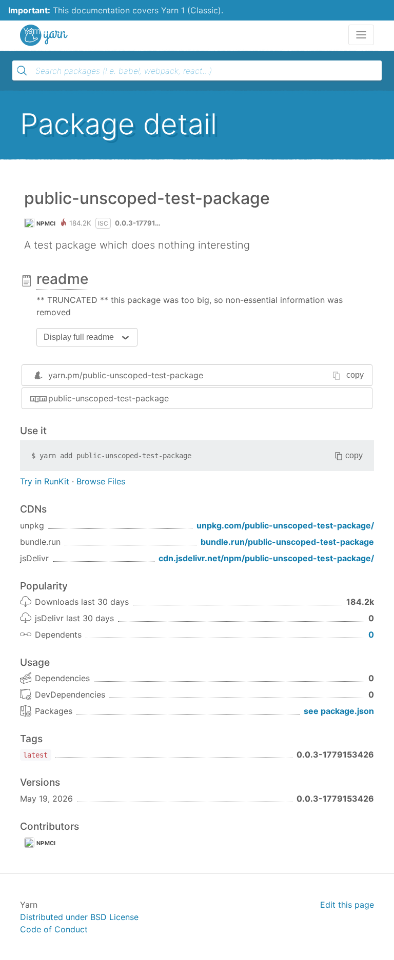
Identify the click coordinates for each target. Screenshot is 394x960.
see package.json (339, 711)
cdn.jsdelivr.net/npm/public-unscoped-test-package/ (266, 558)
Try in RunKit (44, 481)
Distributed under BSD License (79, 917)
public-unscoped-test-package (108, 398)
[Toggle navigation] (361, 35)
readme (62, 279)
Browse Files (100, 481)
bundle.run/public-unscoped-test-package (287, 542)
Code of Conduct (54, 929)
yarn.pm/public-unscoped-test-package (125, 375)
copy (355, 375)
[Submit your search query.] (22, 71)
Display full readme (79, 337)
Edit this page (347, 905)
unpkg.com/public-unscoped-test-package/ (285, 525)
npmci (46, 223)
